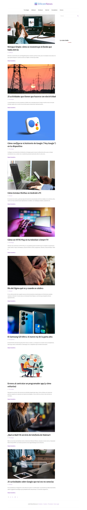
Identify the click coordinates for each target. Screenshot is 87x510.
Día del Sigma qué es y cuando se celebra (25, 288)
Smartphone (54, 10)
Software (33, 10)
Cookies (45, 504)
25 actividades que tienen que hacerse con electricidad (32, 96)
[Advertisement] (69, 27)
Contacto (40, 504)
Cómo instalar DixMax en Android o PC (24, 193)
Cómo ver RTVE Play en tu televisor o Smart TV (28, 240)
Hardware (40, 10)
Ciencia (61, 10)
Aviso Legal (56, 504)
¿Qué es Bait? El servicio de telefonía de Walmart (29, 435)
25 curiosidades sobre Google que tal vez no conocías (31, 481)
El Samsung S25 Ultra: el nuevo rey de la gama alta (30, 337)
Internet (47, 10)
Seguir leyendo (11, 60)
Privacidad (50, 504)
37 (15, 497)
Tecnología (26, 10)
